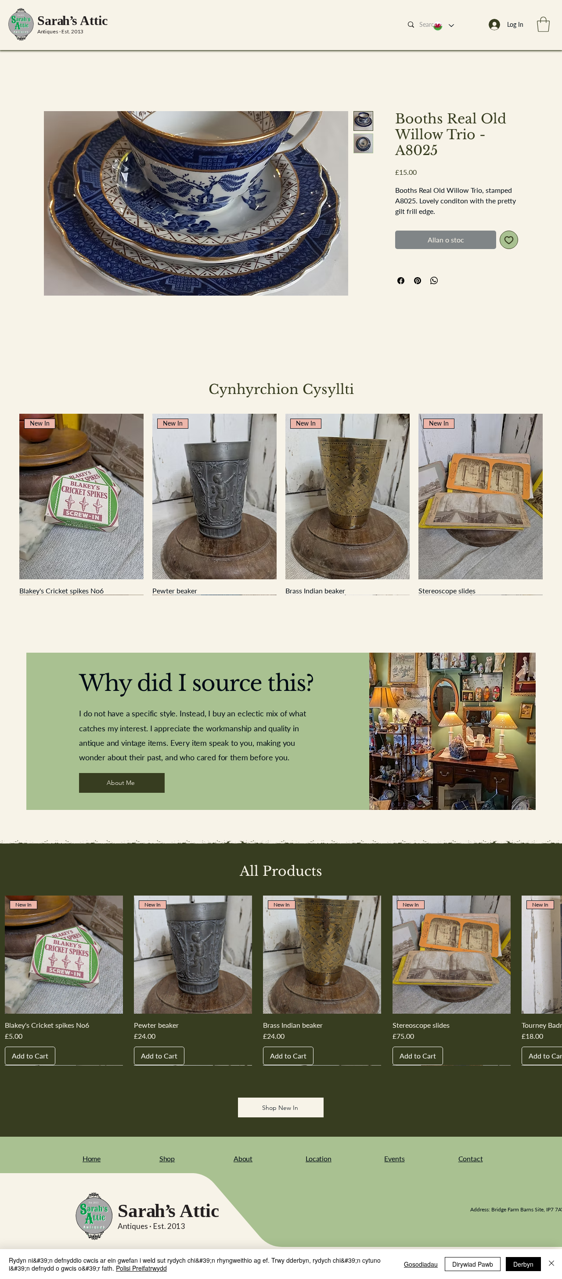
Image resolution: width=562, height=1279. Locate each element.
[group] (281, 504)
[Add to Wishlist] (509, 240)
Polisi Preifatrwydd (141, 1268)
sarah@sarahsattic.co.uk (386, 1209)
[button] (543, 24)
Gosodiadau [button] (421, 1264)
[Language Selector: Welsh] (443, 25)
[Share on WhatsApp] (434, 280)
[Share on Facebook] (401, 280)
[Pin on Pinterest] (417, 280)
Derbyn (523, 1264)
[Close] (551, 1264)
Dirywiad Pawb (472, 1264)
